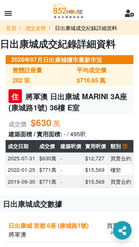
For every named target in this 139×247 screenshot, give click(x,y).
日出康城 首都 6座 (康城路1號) (49, 225)
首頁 (11, 27)
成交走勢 (35, 27)
